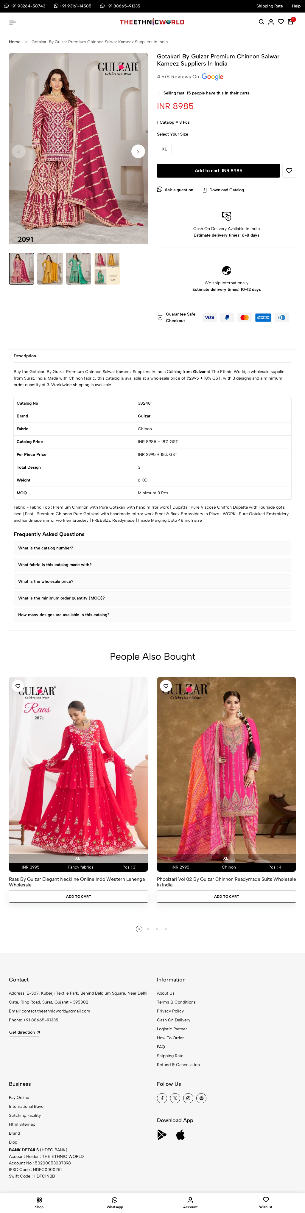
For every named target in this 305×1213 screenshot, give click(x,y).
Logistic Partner (172, 1029)
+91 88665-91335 (40, 1020)
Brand (14, 1133)
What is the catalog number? (45, 548)
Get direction (22, 1032)
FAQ (161, 1046)
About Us (166, 993)
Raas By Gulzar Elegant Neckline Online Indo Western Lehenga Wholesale (77, 882)
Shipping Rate (170, 1055)
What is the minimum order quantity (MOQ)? (61, 598)
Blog (13, 1142)
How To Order (170, 1037)
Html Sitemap (22, 1124)
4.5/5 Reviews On (179, 77)
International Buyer (27, 1106)
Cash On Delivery (173, 1020)
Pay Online (19, 1097)
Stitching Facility (25, 1115)
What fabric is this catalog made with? (55, 564)
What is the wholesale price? (46, 581)
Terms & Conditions (176, 1002)
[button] (138, 151)
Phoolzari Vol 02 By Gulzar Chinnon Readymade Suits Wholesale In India (226, 882)
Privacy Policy (170, 1011)
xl (77, 858)
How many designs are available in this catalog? (64, 614)
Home (15, 41)
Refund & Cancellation (178, 1064)
